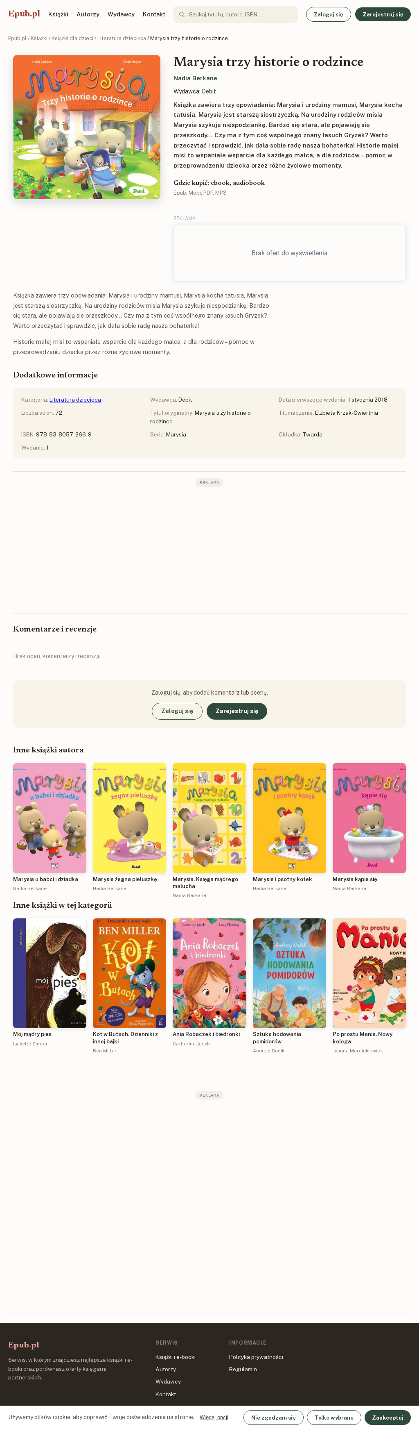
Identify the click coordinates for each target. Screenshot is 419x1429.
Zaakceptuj (387, 1417)
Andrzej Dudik (268, 1051)
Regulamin (243, 1369)
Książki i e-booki (175, 1357)
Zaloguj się (328, 14)
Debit (209, 91)
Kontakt (154, 14)
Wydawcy (121, 14)
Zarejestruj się (383, 14)
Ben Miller (105, 1051)
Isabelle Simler (30, 1044)
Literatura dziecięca (121, 38)
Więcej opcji (214, 1417)
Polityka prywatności (256, 1357)
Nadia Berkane (195, 78)
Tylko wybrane (334, 1417)
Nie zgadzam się (273, 1417)
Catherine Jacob (191, 1044)
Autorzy (88, 14)
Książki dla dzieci (72, 38)
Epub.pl (24, 14)
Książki (58, 14)
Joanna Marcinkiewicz (358, 1051)
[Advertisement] (209, 549)
